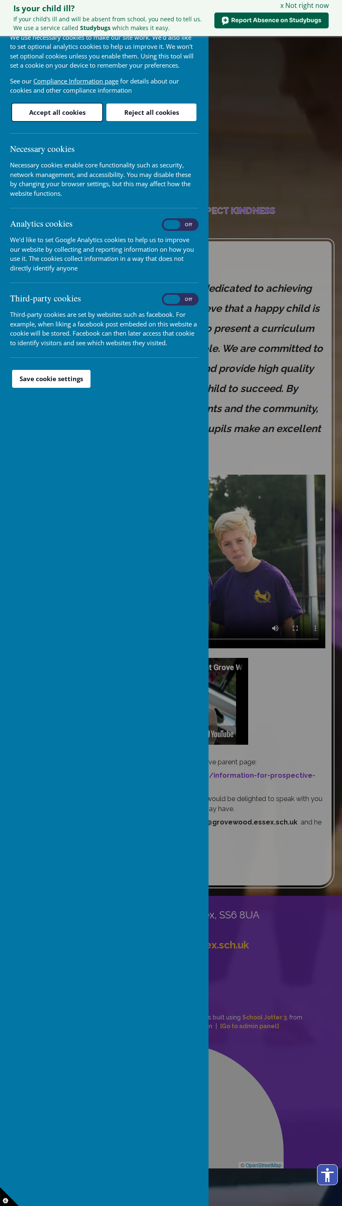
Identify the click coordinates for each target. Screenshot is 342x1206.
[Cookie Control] (9, 1196)
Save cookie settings (51, 378)
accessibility (327, 1175)
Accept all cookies (57, 112)
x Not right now (304, 5)
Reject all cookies (151, 112)
